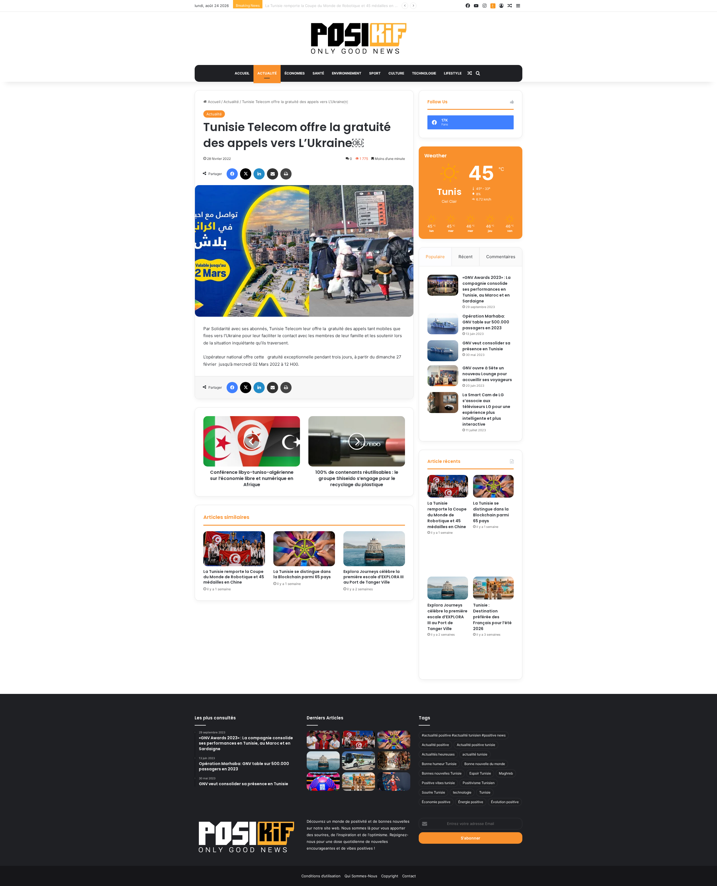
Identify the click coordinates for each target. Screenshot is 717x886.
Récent (465, 256)
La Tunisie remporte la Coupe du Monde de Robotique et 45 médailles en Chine (233, 577)
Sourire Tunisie (433, 792)
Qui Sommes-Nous (360, 876)
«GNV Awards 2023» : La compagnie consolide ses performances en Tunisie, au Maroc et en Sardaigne (486, 289)
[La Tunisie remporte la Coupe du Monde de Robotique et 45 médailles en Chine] (234, 548)
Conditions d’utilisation (321, 876)
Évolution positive (505, 802)
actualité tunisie (474, 754)
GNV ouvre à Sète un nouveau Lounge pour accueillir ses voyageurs (487, 374)
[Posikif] (358, 38)
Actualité (267, 73)
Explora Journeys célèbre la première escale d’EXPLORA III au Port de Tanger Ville (373, 577)
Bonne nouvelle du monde (484, 764)
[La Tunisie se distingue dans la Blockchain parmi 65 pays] (304, 548)
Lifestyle (453, 73)
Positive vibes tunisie (438, 783)
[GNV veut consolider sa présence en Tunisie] (442, 350)
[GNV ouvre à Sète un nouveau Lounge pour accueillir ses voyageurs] (442, 375)
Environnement (346, 73)
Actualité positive (435, 745)
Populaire (435, 256)
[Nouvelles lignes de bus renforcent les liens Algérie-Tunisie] (358, 760)
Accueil (242, 73)
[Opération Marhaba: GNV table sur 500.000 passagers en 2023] (442, 323)
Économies (295, 73)
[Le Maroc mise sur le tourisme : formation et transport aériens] (393, 760)
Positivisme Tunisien (479, 783)
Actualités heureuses (438, 754)
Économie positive (436, 802)
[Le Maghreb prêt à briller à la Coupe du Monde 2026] (323, 781)
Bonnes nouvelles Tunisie (442, 773)
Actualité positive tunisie (476, 745)
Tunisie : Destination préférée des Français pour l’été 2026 (492, 616)
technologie (462, 792)
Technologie (424, 73)
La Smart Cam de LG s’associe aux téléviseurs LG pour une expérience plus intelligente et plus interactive (486, 409)
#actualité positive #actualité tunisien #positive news (464, 735)
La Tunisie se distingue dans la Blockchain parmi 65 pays (314, 5)
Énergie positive (470, 802)
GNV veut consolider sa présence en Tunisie (486, 346)
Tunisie (484, 792)
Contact (409, 876)
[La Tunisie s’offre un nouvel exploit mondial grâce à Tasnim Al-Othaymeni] (393, 781)
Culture (396, 73)
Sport (375, 73)
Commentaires (500, 256)
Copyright (389, 876)
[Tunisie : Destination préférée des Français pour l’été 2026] (493, 588)
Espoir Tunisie (480, 773)
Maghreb (506, 773)
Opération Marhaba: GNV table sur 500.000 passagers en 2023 (485, 322)
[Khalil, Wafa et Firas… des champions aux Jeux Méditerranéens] (323, 740)
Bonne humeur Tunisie (439, 764)
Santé (318, 73)
